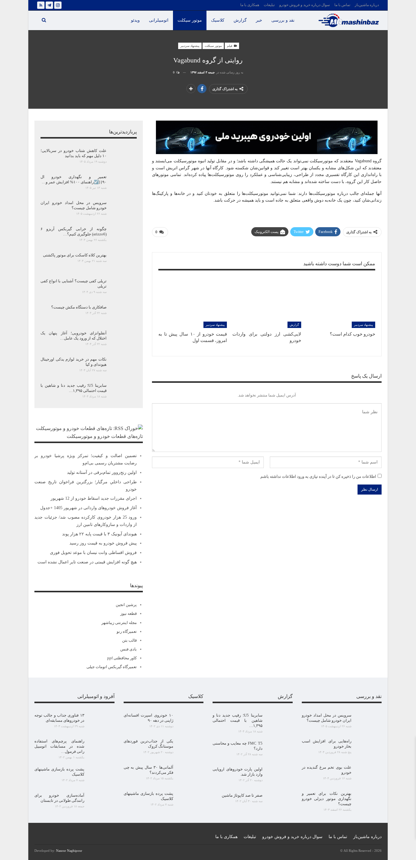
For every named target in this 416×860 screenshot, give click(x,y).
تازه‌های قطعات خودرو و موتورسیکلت (105, 436)
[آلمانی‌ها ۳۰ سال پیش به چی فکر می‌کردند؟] (190, 774)
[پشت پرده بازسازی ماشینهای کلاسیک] (190, 800)
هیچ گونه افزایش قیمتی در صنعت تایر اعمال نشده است (87, 562)
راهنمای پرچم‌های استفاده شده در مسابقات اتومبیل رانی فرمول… (59, 746)
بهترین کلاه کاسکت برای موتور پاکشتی (75, 255)
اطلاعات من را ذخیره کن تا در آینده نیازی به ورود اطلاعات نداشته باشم (318, 476)
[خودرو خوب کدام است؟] (341, 304)
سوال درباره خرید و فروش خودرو (304, 5)
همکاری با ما (249, 5)
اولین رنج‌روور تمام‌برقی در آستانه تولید (102, 472)
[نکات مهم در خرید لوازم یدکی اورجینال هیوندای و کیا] (124, 366)
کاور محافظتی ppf (122, 658)
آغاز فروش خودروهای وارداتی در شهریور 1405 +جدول (88, 508)
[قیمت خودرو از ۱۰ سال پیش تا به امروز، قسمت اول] (192, 304)
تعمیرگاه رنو (127, 631)
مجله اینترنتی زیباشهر (119, 622)
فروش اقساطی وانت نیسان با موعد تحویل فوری (93, 552)
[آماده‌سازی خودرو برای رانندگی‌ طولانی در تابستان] (101, 802)
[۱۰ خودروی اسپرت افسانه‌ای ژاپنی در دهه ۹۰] (190, 722)
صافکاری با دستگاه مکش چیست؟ (79, 307)
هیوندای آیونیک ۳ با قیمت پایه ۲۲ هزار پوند (99, 534)
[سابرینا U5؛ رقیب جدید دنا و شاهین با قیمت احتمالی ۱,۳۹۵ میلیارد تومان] (124, 392)
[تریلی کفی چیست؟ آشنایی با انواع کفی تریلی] (124, 288)
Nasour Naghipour (69, 850)
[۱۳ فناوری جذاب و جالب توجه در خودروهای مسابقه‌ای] (101, 722)
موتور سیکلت (190, 20)
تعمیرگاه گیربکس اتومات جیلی (111, 666)
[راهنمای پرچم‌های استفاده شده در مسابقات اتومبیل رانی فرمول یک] (101, 748)
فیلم (230, 46)
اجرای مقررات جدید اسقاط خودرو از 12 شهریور (94, 498)
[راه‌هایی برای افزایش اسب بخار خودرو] (368, 748)
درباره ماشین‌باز (367, 5)
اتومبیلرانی (158, 20)
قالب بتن (129, 640)
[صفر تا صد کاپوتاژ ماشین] (279, 802)
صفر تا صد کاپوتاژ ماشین (242, 795)
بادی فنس (128, 649)
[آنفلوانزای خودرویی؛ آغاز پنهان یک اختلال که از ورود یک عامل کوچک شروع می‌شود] (124, 340)
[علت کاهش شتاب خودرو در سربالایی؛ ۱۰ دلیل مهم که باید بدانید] (124, 157)
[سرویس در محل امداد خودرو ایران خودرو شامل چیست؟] (124, 210)
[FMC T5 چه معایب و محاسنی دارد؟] (279, 750)
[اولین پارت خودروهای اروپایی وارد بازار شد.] (279, 776)
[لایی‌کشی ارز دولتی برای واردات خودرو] (266, 304)
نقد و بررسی (282, 20)
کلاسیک (217, 20)
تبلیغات (269, 5)
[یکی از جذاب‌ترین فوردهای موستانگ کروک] (190, 748)
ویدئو (135, 20)
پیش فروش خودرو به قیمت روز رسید (103, 543)
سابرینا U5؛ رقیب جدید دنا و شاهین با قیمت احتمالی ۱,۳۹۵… (238, 720)
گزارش (240, 20)
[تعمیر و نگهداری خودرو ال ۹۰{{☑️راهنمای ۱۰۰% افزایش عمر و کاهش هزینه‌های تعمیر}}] (124, 184)
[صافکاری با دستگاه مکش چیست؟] (124, 314)
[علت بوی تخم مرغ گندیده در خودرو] (368, 774)
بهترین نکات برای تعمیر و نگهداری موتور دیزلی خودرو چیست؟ (327, 798)
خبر (259, 20)
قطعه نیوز (128, 613)
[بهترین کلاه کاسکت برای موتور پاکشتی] (124, 262)
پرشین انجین (126, 604)
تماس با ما (342, 5)
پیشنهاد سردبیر (189, 46)
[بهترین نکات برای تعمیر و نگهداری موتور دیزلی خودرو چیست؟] (368, 800)
